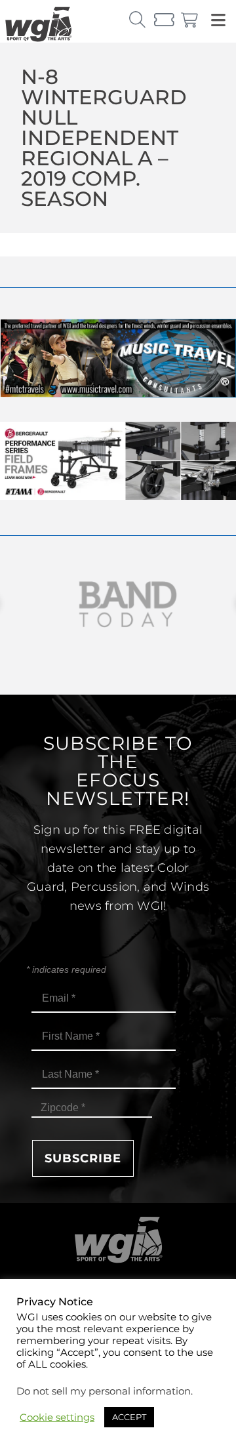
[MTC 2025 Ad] (118, 394)
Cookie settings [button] (57, 1417)
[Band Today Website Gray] (118, 604)
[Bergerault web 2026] (118, 496)
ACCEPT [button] (129, 1417)
